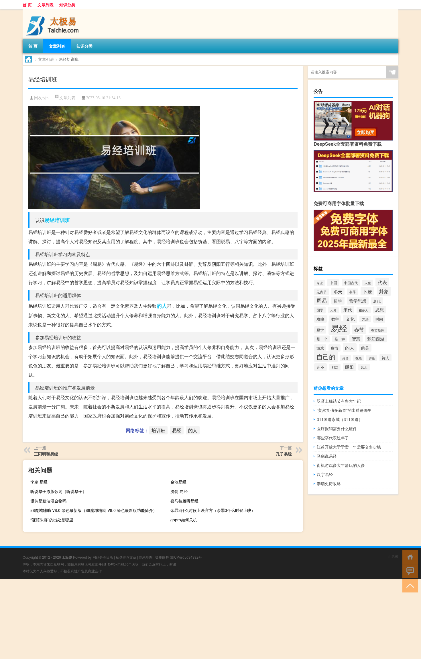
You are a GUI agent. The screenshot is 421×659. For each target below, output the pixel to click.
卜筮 (367, 291)
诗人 (385, 357)
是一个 (322, 339)
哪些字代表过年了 (333, 437)
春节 (359, 329)
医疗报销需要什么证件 (337, 428)
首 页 (27, 4)
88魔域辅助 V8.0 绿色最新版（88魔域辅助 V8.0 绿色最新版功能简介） (93, 510)
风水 (364, 367)
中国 (333, 282)
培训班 (62, 220)
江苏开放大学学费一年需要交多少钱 (349, 447)
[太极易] (53, 11)
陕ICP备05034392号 (186, 557)
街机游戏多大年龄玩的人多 (341, 465)
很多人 (363, 310)
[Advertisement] (172, 619)
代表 (382, 282)
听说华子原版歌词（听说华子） (58, 491)
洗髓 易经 (179, 491)
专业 (319, 282)
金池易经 (178, 482)
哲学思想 (357, 301)
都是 (334, 367)
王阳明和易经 (46, 454)
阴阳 (349, 367)
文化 (350, 318)
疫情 (334, 348)
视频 (358, 358)
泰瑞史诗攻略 (329, 483)
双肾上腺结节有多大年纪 (339, 401)
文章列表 (46, 4)
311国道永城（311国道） (340, 419)
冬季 (352, 291)
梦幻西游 (375, 339)
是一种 (340, 338)
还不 (320, 367)
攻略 (320, 319)
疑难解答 (162, 557)
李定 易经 (39, 482)
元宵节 (321, 291)
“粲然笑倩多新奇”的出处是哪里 (344, 410)
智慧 (356, 339)
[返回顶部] (408, 585)
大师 (333, 310)
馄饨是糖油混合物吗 (48, 501)
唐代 (377, 301)
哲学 (338, 301)
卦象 (384, 291)
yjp (45, 98)
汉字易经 (325, 474)
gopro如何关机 (183, 519)
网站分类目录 (103, 557)
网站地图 (146, 557)
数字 (335, 319)
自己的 (325, 356)
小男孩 (393, 556)
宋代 (347, 310)
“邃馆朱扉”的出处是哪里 (51, 519)
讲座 (372, 358)
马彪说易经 (327, 456)
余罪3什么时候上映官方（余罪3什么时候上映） (212, 510)
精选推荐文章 (126, 557)
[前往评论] (408, 570)
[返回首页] (408, 556)
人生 (368, 282)
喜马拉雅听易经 (184, 501)
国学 (319, 310)
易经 (49, 220)
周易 (321, 300)
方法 (365, 319)
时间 (379, 319)
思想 (379, 310)
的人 (162, 305)
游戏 (320, 348)
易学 (320, 330)
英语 (345, 358)
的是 (365, 348)
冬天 (338, 291)
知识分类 (67, 4)
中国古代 (351, 282)
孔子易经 (284, 454)
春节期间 (378, 329)
